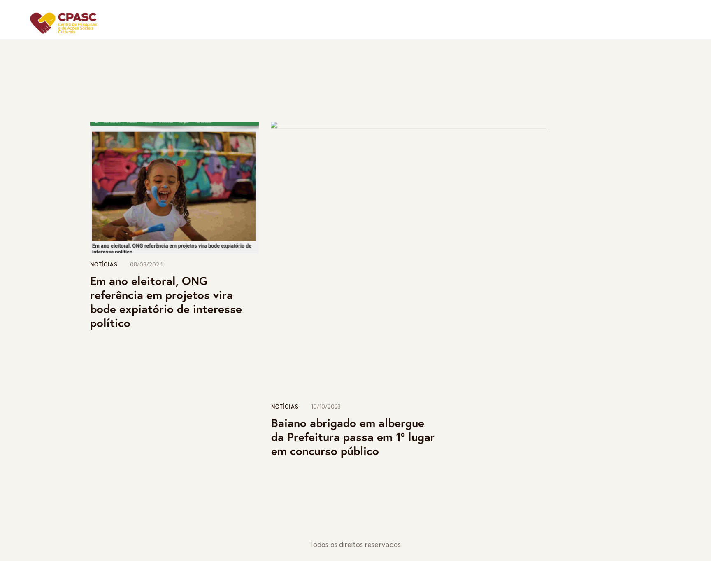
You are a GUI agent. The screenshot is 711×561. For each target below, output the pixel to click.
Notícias (103, 264)
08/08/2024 (146, 264)
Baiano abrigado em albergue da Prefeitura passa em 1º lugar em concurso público (353, 437)
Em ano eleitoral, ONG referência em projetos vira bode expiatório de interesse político (166, 302)
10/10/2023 (326, 406)
